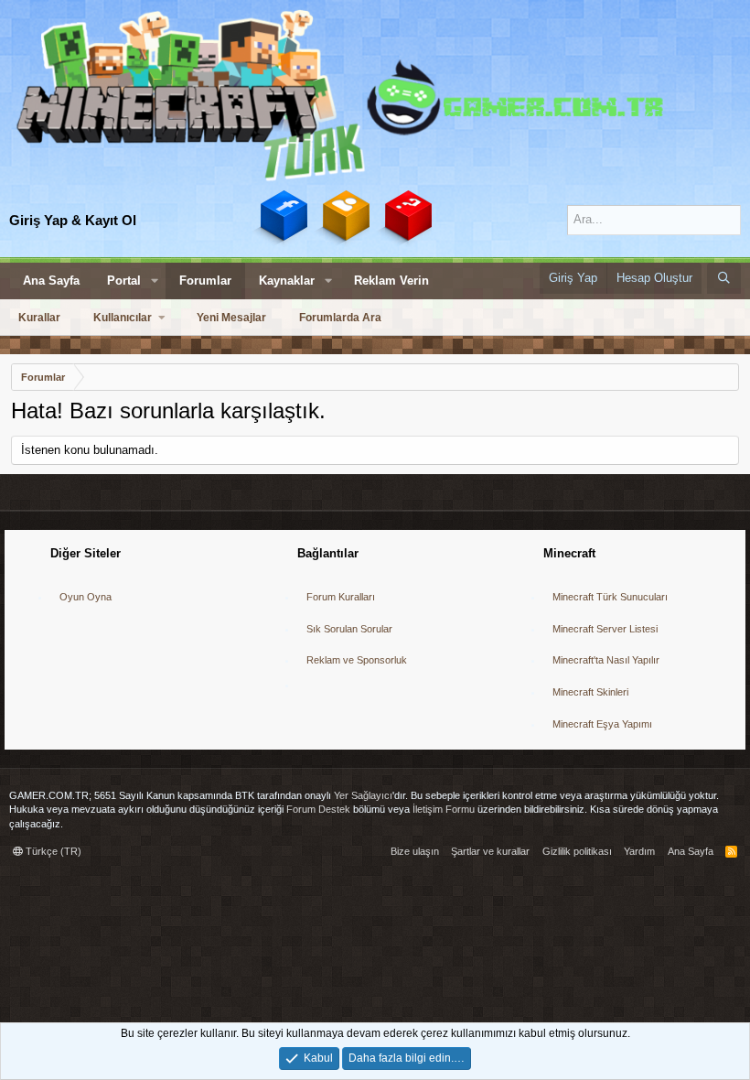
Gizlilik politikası (577, 851)
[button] (154, 281)
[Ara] (724, 278)
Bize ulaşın (415, 851)
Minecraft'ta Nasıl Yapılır (605, 659)
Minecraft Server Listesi (605, 628)
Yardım (639, 851)
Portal (124, 280)
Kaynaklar (287, 280)
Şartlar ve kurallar (490, 851)
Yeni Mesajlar (231, 317)
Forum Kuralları (340, 596)
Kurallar (39, 317)
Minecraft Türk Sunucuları (610, 596)
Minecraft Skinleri (590, 691)
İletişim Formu (443, 809)
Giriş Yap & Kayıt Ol (72, 220)
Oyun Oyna (85, 596)
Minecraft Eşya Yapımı (602, 723)
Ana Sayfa (51, 280)
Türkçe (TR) (52, 851)
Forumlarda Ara (340, 317)
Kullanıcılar (122, 317)
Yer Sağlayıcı (363, 795)
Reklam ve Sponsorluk (356, 659)
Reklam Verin (391, 280)
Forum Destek (318, 809)
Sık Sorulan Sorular (349, 628)
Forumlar (205, 280)
